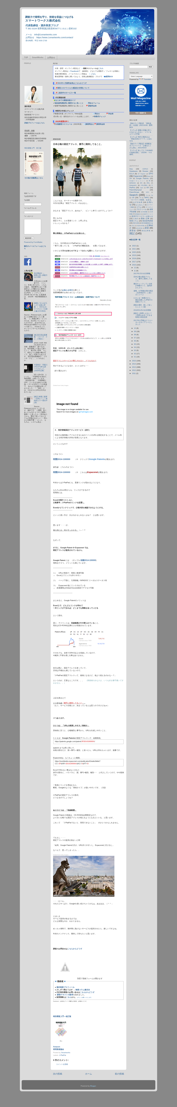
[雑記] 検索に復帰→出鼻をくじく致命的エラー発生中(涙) (40, 400)
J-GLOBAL (144, 185)
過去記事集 (146, 231)
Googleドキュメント (137, 181)
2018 (134, 258)
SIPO (147, 192)
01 (135, 357)
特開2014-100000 (61, 459)
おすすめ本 (137, 202)
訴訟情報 (139, 228)
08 (135, 335)
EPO (151, 173)
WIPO (146, 198)
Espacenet (138, 176)
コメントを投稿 (62, 1064)
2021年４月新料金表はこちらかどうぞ (72, 83)
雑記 (132, 233)
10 (135, 328)
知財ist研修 (140, 225)
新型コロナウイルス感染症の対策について (73, 88)
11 (135, 271)
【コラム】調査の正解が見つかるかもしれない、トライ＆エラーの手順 (140, 132)
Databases (133, 171)
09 (135, 331)
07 (135, 338)
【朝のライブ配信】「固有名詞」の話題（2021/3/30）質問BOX (140, 125)
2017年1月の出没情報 (142, 273)
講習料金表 (100, 124)
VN (140, 197)
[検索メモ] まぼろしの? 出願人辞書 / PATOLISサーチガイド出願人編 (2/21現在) (40, 307)
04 (135, 347)
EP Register (141, 174)
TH (147, 195)
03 (135, 350)
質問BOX (109, 76)
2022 (134, 246)
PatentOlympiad (135, 190)
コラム (138, 207)
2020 (134, 252)
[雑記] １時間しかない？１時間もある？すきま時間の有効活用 (143, 315)
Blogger (93, 1086)
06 (135, 341)
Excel (149, 176)
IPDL (148, 183)
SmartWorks (37, 57)
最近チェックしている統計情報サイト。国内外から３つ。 (143, 286)
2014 (134, 364)
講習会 (132, 230)
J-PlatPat (62, 1055)
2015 (134, 361)
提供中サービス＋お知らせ (142, 216)
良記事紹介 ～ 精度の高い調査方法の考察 (40, 275)
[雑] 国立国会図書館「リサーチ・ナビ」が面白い (40, 337)
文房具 (135, 218)
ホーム (88, 1074)
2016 (134, 265)
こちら (100, 68)
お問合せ (51, 58)
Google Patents (142, 178)
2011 (134, 373)
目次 (133, 225)
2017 (134, 262)
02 (135, 354)
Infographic (133, 185)
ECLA (131, 174)
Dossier (145, 171)
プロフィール (141, 209)
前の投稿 (119, 1074)
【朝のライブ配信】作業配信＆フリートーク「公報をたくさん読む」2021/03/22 (140, 145)
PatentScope (134, 192)
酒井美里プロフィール (65, 987)
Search (133, 194)
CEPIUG (145, 169)
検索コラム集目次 (82, 990)
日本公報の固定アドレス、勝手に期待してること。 (143, 279)
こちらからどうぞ (75, 949)
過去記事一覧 (135, 240)
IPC (141, 183)
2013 (134, 367)
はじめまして (140, 205)
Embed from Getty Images (61, 385)
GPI (130, 178)
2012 (134, 370)
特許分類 (136, 223)
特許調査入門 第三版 (32, 148)
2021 (134, 249)
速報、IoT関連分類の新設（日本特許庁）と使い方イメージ (143, 293)
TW (152, 195)
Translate (147, 79)
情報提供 (138, 214)
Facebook (74, 71)
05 (135, 344)
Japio (141, 187)
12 (135, 268)
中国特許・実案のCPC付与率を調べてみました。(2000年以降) (40, 368)
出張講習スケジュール (63, 124)
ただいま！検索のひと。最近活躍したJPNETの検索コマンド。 (143, 300)
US (133, 198)
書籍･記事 (145, 218)
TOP (26, 57)
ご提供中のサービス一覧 (66, 93)
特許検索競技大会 (147, 223)
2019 (134, 255)
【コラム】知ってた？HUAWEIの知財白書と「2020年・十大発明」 (141, 152)
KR (148, 187)
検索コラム (133, 221)
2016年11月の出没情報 (142, 310)
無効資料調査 (147, 221)
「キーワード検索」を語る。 (141, 200)
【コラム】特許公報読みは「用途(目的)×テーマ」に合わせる (140, 139)
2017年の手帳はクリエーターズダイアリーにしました (143, 322)
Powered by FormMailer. (33, 242)
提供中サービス (148, 214)
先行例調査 (144, 211)
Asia (131, 169)
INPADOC (132, 183)
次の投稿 (57, 1074)
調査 (147, 228)
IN (149, 181)
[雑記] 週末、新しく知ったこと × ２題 (143, 306)
